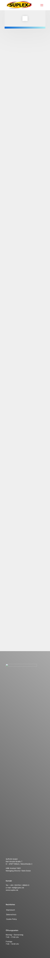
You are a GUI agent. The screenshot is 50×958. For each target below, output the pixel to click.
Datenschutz (11, 914)
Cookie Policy (11, 919)
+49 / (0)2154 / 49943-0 (19, 885)
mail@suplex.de (18, 888)
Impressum (10, 910)
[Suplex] (19, 8)
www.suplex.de (12, 890)
